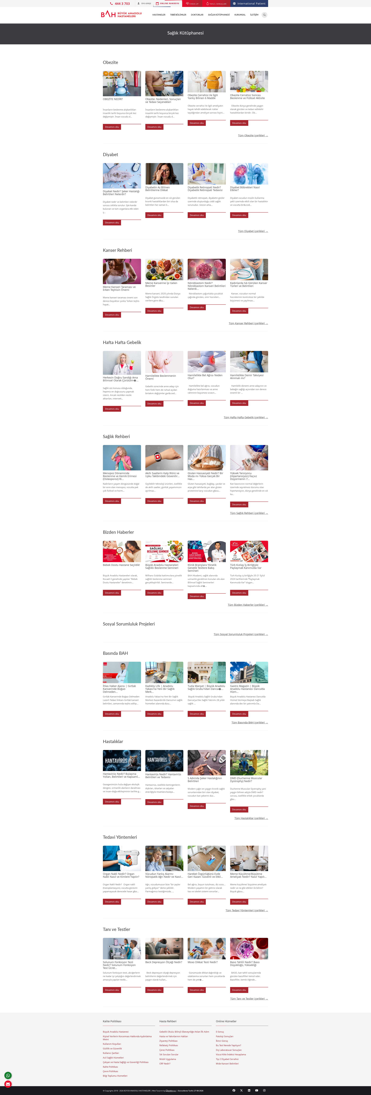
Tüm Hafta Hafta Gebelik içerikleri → (246, 417)
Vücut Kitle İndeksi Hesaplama (231, 1054)
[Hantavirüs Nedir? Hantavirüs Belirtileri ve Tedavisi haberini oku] (164, 760)
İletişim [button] (254, 15)
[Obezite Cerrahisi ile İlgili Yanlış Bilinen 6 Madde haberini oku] (207, 81)
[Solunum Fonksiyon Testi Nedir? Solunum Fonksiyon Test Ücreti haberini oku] (122, 948)
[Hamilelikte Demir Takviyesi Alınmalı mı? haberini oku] (249, 361)
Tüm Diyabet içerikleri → (253, 231)
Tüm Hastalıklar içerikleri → (251, 818)
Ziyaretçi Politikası (168, 1040)
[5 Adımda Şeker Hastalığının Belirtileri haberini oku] (207, 762)
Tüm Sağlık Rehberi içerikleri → (249, 513)
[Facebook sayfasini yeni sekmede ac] (234, 1090)
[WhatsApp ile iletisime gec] (8, 1075)
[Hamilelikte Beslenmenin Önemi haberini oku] (164, 362)
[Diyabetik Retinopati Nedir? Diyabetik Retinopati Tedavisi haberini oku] (207, 174)
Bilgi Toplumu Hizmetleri (115, 1075)
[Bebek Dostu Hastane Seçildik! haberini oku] (122, 551)
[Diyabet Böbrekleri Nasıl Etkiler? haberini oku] (249, 174)
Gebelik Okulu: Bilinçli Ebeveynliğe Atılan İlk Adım (184, 1031)
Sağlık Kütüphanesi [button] (219, 15)
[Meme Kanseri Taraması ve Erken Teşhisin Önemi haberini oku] (122, 271)
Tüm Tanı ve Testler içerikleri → (249, 998)
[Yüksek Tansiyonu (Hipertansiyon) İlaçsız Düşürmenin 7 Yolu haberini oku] (249, 457)
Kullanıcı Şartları (111, 1053)
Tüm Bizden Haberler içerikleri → (248, 604)
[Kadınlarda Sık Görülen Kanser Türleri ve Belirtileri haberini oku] (249, 269)
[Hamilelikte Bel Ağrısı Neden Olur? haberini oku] (207, 361)
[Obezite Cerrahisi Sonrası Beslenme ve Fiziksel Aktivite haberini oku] (249, 81)
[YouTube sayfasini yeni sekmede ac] (257, 1090)
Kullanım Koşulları (112, 1043)
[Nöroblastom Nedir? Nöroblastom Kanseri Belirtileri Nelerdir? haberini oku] (207, 269)
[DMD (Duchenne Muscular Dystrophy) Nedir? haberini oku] (249, 762)
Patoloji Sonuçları (224, 1036)
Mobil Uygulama (167, 1059)
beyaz (172, 1090)
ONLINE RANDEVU (169, 3)
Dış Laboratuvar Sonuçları (229, 1049)
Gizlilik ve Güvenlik (112, 1048)
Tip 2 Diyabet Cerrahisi (227, 1059)
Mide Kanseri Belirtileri (227, 1063)
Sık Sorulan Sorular (168, 1054)
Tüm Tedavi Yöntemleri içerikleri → (247, 910)
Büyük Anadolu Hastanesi (116, 1031)
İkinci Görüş (222, 1040)
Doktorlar (197, 15)
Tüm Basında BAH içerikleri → (250, 722)
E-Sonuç (220, 1031)
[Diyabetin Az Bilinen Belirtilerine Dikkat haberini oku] (164, 174)
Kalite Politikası (110, 1066)
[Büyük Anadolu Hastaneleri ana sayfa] (121, 12)
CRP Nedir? (164, 1063)
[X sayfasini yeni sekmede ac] (241, 1090)
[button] (8, 1084)
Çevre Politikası (110, 1071)
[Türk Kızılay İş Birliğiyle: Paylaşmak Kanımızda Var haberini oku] (249, 551)
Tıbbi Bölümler (178, 15)
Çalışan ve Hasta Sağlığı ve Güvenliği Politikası (126, 1062)
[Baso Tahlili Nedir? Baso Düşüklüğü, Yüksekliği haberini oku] (249, 948)
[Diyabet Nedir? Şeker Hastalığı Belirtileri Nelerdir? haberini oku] (122, 175)
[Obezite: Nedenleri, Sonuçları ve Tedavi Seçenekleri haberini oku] (164, 83)
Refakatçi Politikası (168, 1045)
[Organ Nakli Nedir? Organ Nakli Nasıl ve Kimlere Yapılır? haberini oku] (122, 858)
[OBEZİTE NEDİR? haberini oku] (122, 83)
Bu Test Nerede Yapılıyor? (228, 1045)
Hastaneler (158, 15)
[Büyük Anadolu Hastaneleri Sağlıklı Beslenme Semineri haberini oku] (164, 551)
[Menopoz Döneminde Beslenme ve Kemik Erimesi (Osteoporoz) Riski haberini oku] (122, 457)
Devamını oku (112, 126)
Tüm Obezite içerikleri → (253, 135)
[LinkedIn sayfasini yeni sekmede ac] (249, 1090)
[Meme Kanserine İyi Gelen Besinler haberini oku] (164, 269)
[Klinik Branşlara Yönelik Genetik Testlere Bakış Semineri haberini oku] (207, 551)
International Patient (251, 3)
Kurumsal (239, 15)
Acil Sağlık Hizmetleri (113, 1057)
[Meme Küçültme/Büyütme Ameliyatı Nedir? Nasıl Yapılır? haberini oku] (249, 858)
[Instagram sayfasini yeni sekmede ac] (264, 1090)
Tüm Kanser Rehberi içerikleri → (248, 323)
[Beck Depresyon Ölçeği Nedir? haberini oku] (164, 948)
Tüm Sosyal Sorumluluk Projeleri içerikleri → (241, 634)
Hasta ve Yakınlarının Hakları (173, 1036)
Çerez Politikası (166, 1049)
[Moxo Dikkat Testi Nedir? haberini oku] (207, 948)
